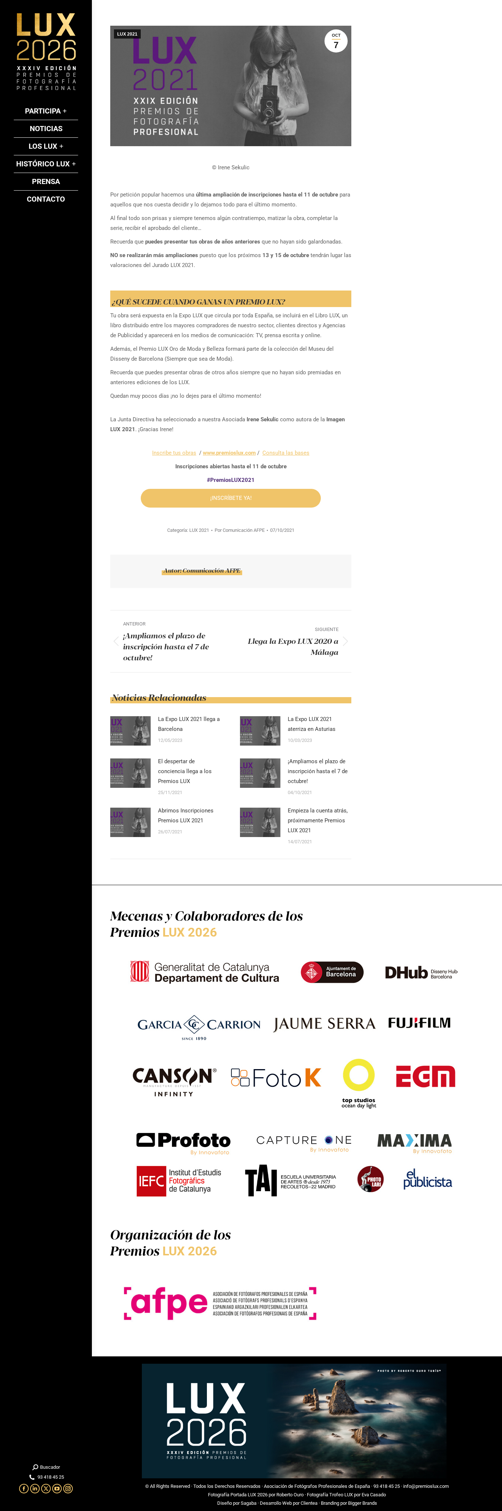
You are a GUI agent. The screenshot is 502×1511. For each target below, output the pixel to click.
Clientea (309, 1503)
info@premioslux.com (426, 1486)
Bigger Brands (362, 1503)
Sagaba (249, 1503)
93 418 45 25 (386, 1486)
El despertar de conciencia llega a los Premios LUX (185, 771)
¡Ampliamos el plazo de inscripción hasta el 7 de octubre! (318, 771)
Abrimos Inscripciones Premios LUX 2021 (186, 815)
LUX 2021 (127, 34)
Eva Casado (374, 1494)
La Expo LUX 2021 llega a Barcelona (189, 724)
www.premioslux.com (229, 453)
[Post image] (130, 731)
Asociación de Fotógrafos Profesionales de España (317, 1486)
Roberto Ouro (290, 1494)
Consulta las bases (285, 453)
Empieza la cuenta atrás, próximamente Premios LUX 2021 (318, 820)
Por (240, 530)
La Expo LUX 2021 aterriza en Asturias (312, 724)
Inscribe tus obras (174, 453)
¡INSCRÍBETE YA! (231, 498)
